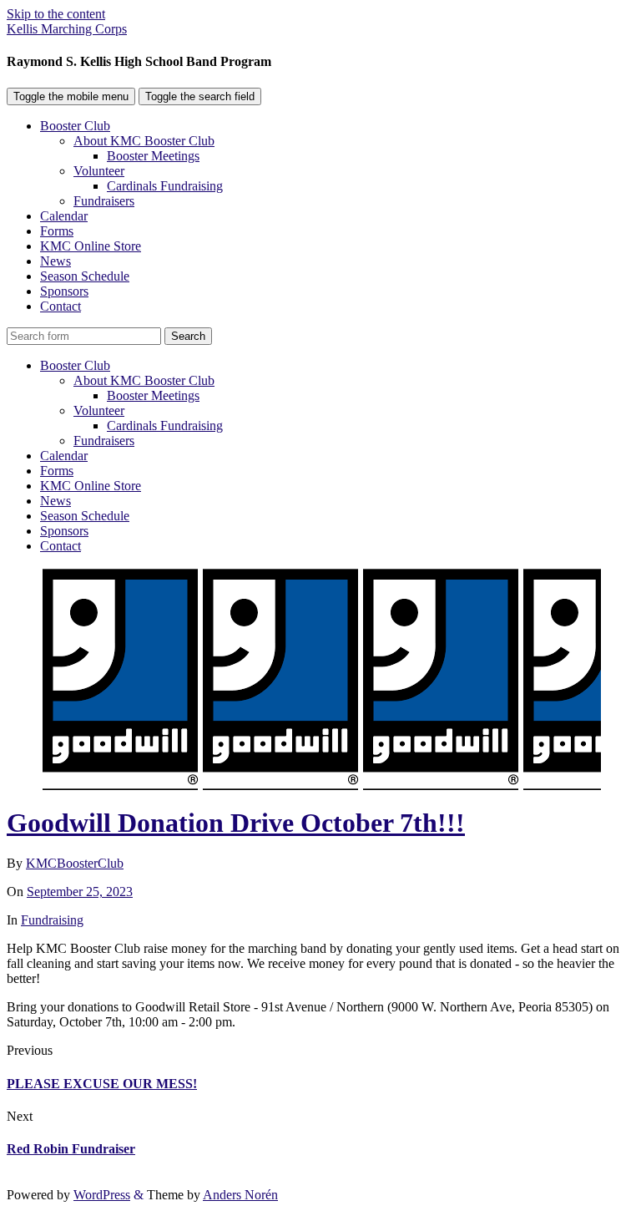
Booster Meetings (153, 156)
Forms (56, 231)
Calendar (64, 216)
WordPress (101, 1195)
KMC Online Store (90, 246)
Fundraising (52, 920)
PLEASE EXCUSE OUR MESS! (102, 1084)
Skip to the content (56, 14)
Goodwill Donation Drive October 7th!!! (236, 823)
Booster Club (75, 126)
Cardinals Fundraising (165, 186)
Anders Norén (240, 1195)
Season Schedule (84, 276)
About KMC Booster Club (144, 141)
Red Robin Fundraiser (71, 1149)
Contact (60, 306)
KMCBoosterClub (75, 863)
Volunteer (98, 171)
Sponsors (64, 291)
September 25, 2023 (80, 891)
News (55, 261)
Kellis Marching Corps (67, 29)
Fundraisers (103, 201)
